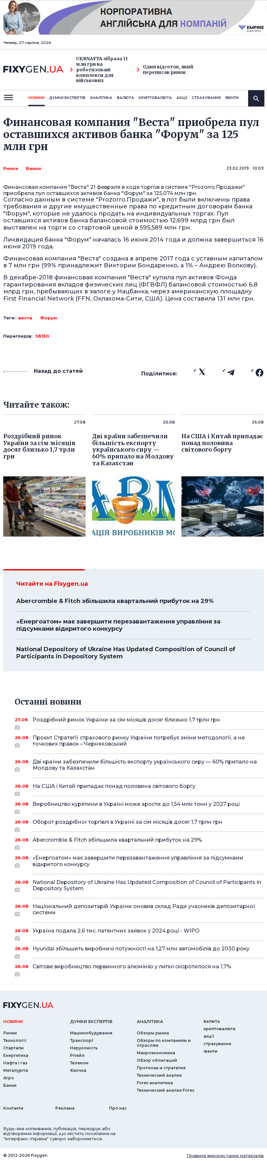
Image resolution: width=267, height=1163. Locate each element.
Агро (8, 1077)
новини (36, 97)
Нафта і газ (15, 1062)
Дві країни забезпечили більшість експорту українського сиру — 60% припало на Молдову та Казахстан (145, 765)
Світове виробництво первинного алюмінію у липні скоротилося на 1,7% (132, 966)
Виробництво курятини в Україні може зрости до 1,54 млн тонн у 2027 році (136, 804)
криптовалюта (155, 97)
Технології (14, 1040)
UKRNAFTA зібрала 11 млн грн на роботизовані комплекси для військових (102, 69)
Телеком (79, 1062)
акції (181, 97)
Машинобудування (91, 1032)
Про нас (118, 1108)
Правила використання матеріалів (225, 1155)
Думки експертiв (67, 97)
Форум (48, 317)
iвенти (232, 97)
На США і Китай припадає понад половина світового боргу (114, 786)
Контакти (13, 1108)
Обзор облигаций (157, 1060)
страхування (206, 97)
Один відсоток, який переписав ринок (168, 69)
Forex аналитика (155, 1082)
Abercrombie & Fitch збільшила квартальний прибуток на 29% (115, 601)
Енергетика (15, 1055)
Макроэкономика (156, 1052)
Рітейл (77, 1055)
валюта (125, 97)
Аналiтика (101, 97)
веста (25, 317)
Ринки (10, 168)
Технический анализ (159, 1075)
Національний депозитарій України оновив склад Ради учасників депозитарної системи (144, 909)
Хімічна (78, 1070)
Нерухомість (84, 1047)
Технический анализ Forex (165, 1090)
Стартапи (13, 1047)
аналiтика (150, 1021)
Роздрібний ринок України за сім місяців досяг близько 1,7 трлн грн (126, 720)
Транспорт (81, 1040)
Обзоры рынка (153, 1032)
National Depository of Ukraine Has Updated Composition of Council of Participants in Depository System (125, 653)
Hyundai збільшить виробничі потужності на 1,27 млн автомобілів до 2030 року (141, 949)
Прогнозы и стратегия (161, 1067)
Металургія (15, 1070)
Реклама (65, 1108)
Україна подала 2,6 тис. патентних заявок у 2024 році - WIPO (116, 931)
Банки (33, 168)
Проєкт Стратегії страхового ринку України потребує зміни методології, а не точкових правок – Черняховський (139, 741)
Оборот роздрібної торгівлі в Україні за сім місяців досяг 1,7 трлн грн (127, 822)
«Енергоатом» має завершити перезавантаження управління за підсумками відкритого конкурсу (118, 625)
